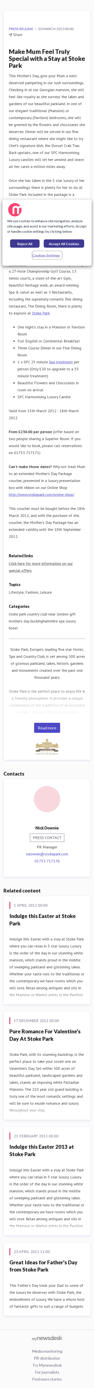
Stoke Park (41, 313)
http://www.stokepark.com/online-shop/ (41, 494)
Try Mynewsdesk (47, 1365)
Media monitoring (47, 1351)
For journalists (47, 1372)
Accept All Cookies (64, 243)
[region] (47, 233)
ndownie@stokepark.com (47, 853)
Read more (47, 727)
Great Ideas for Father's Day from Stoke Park (43, 1266)
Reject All (24, 243)
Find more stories (47, 1379)
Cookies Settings (46, 255)
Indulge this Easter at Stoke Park (42, 919)
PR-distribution (47, 1358)
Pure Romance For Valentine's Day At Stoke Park (44, 1035)
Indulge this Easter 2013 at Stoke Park (41, 1150)
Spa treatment (61, 361)
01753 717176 (47, 860)
